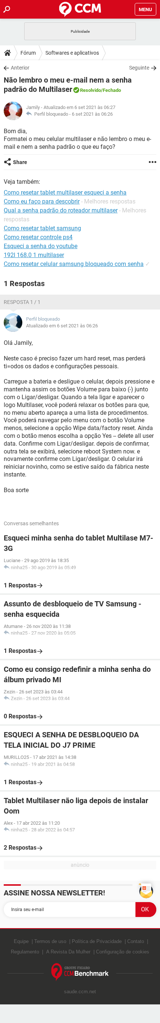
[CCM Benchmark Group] (80, 972)
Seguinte (139, 68)
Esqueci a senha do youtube (40, 246)
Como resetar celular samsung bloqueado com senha (74, 263)
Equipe (21, 941)
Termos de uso (50, 941)
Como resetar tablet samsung (42, 228)
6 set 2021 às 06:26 (92, 114)
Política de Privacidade (97, 941)
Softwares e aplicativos (72, 53)
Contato (135, 941)
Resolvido (90, 90)
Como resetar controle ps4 (38, 237)
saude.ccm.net (80, 991)
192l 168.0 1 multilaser (34, 255)
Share (20, 162)
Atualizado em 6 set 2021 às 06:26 (62, 325)
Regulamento (25, 952)
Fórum (28, 53)
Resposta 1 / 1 (22, 302)
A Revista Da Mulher (68, 952)
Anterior (20, 68)
